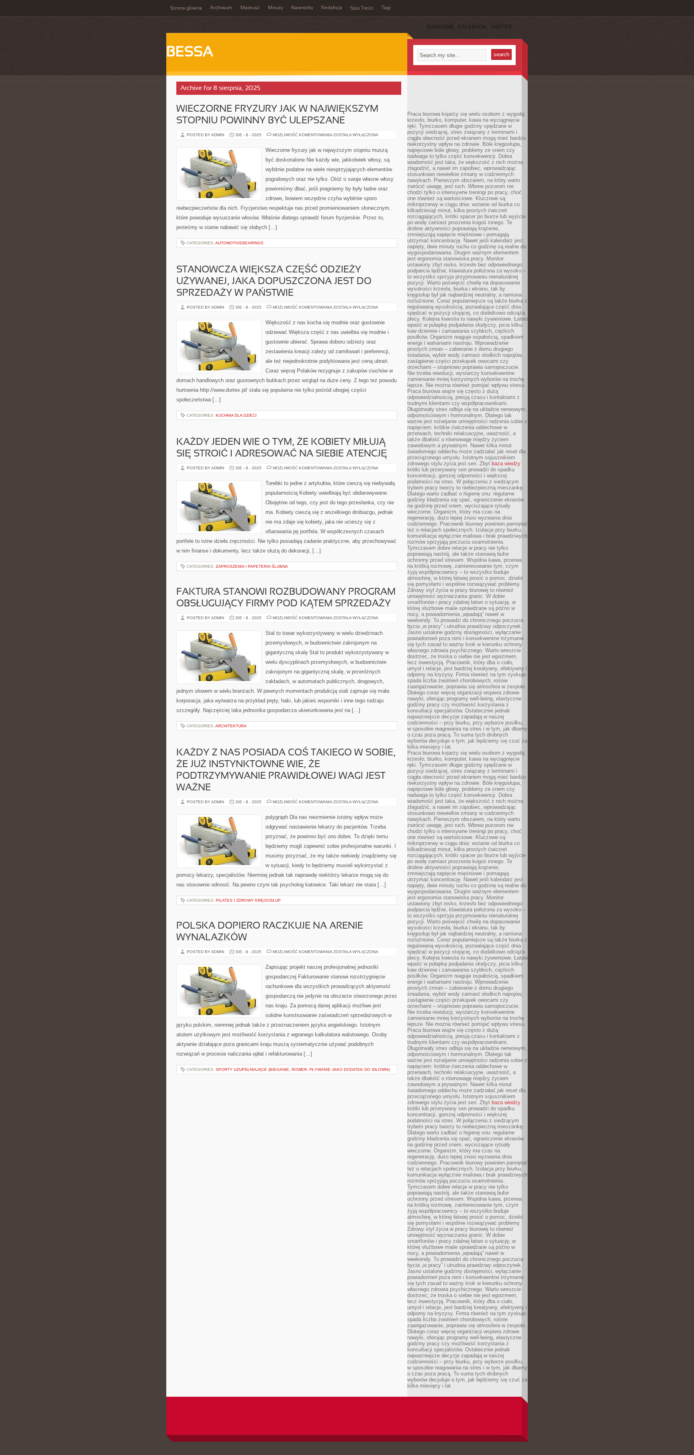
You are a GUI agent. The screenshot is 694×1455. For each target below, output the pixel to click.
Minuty (275, 8)
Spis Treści (362, 8)
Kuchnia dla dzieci (236, 415)
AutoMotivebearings (239, 243)
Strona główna (186, 8)
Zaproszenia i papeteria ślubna (252, 566)
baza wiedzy (506, 463)
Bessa (189, 52)
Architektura (231, 726)
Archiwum (221, 8)
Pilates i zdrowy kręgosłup (248, 900)
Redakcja (331, 8)
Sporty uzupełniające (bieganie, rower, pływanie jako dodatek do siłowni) (303, 1069)
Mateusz (250, 8)
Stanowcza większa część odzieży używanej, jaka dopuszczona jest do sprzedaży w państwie (273, 282)
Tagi (386, 8)
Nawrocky (302, 8)
